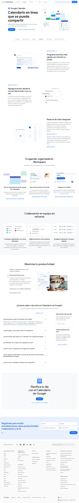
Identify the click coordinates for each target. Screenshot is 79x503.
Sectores (31, 2)
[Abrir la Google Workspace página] (7, 2)
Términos (19, 497)
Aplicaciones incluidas (9, 451)
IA (35, 2)
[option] (17, 39)
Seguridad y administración (21, 451)
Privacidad (13, 497)
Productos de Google (36, 497)
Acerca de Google (26, 497)
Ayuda (44, 497)
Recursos (45, 2)
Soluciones (18, 2)
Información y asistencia (66, 451)
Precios (39, 2)
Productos (24, 2)
